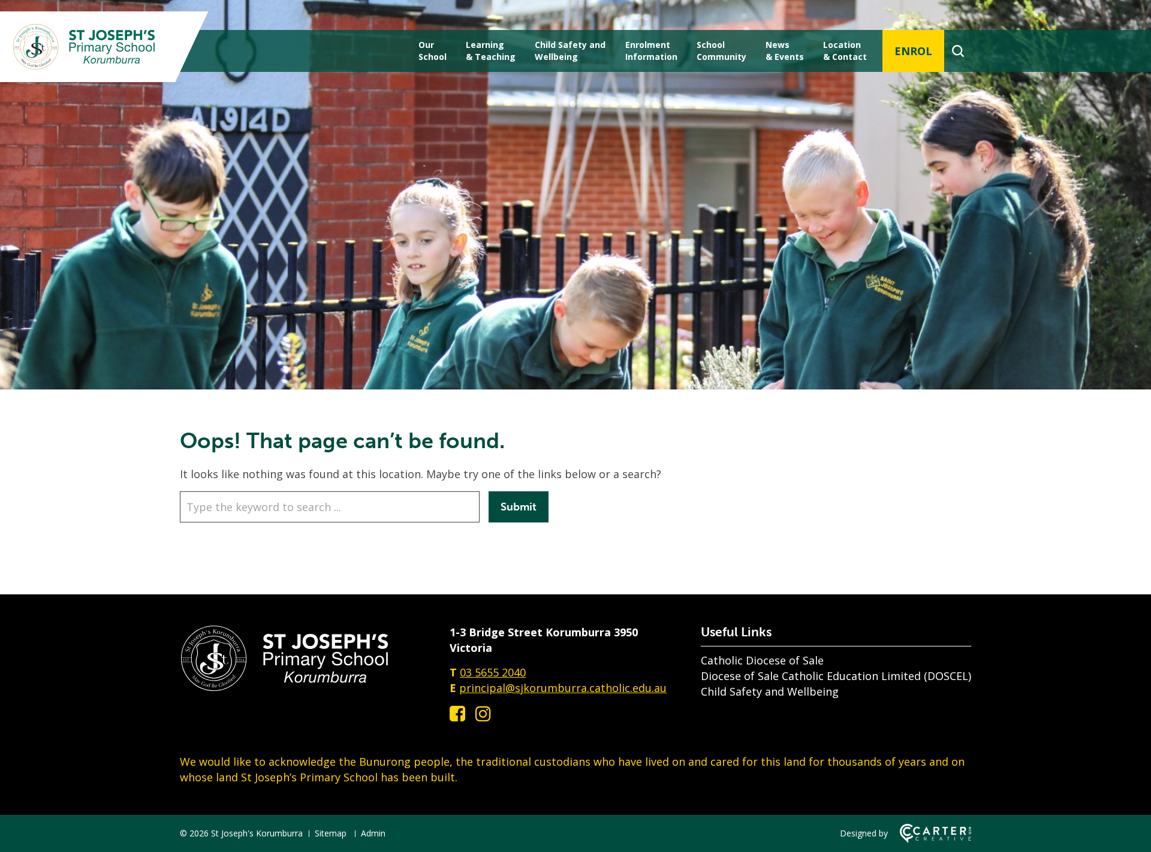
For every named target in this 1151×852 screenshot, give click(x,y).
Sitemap (330, 833)
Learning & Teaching (491, 50)
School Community (721, 50)
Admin (373, 833)
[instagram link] (483, 713)
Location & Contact (845, 50)
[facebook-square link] (457, 713)
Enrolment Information (651, 50)
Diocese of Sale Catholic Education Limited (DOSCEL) (836, 676)
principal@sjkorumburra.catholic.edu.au (563, 688)
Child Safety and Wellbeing (770, 691)
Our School (432, 50)
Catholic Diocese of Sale (762, 660)
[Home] (285, 688)
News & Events (785, 50)
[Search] (957, 51)
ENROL (913, 51)
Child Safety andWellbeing (570, 50)
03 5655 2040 (493, 672)
